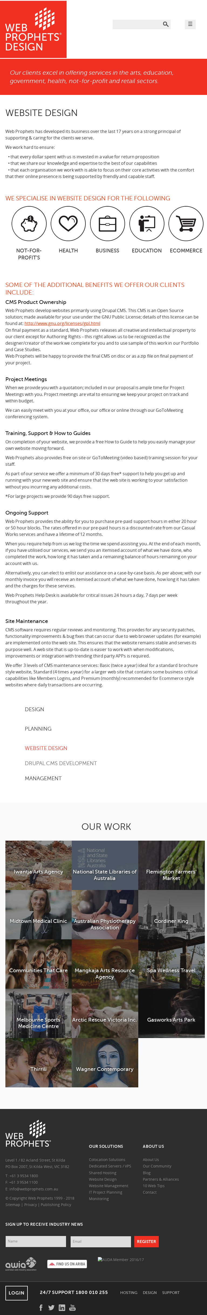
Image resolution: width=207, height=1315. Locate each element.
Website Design (46, 748)
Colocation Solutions (107, 1160)
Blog (147, 1173)
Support (171, 1292)
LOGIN (17, 1293)
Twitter (51, 1307)
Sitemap (12, 1205)
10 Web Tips (154, 1186)
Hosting (128, 1292)
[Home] (33, 30)
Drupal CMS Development (61, 763)
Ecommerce (186, 251)
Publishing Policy (56, 1205)
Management (43, 778)
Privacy (30, 1205)
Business (107, 251)
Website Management (108, 1186)
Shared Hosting (102, 1173)
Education (147, 251)
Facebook (41, 1307)
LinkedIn (62, 1307)
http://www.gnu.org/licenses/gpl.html (62, 324)
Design (150, 1292)
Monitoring (99, 1199)
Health (68, 251)
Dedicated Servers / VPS (110, 1167)
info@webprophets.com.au (33, 1189)
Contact (150, 1193)
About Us (151, 1160)
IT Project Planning (105, 1193)
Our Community (157, 1167)
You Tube (72, 1307)
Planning (38, 729)
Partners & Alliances (161, 1180)
